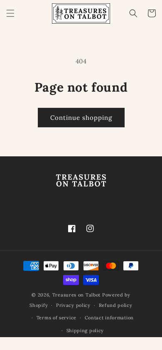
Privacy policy (73, 305)
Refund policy (116, 305)
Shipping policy (85, 330)
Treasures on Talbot (76, 295)
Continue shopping (81, 118)
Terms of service (56, 318)
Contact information (109, 318)
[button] (10, 13)
